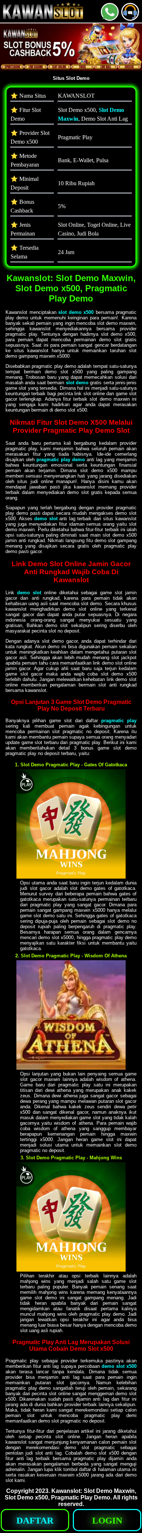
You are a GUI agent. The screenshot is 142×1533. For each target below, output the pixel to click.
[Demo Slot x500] (71, 877)
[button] (130, 12)
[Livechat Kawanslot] (130, 18)
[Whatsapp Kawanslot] (110, 18)
